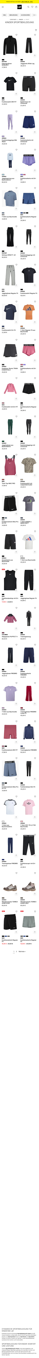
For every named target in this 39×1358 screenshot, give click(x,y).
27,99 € (4, 67)
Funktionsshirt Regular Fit (28, 292)
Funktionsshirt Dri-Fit (9, 329)
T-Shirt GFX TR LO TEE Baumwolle (28, 825)
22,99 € (4, 104)
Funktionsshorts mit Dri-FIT (28, 178)
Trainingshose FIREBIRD (10, 862)
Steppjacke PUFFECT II (9, 635)
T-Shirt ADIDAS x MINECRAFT (26, 521)
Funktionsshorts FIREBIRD (25, 673)
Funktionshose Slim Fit (27, 786)
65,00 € (4, 905)
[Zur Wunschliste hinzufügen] (16, 35)
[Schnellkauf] (16, 55)
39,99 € (23, 410)
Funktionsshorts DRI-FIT (10, 749)
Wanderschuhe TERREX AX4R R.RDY (10, 901)
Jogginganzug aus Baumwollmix (8, 178)
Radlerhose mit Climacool (25, 101)
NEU (4, 15)
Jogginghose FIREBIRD (9, 672)
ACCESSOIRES (25, 15)
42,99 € (23, 867)
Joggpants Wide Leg (27, 62)
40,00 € (4, 865)
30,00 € (23, 258)
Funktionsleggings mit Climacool (27, 255)
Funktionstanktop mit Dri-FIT (10, 598)
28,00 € (23, 525)
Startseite (13, 19)
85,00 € (23, 905)
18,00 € (22, 295)
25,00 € (23, 449)
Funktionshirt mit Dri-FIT (10, 406)
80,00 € (4, 639)
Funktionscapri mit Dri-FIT (28, 863)
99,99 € (4, 257)
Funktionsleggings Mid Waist (9, 140)
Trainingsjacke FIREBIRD (28, 749)
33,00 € (23, 677)
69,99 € (4, 295)
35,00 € (4, 449)
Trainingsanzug (25, 635)
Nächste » (22, 951)
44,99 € (4, 409)
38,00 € (23, 66)
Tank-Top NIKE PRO (8, 482)
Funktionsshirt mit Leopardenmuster (26, 483)
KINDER (21, 19)
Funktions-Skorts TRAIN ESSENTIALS (10, 368)
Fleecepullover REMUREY (7, 63)
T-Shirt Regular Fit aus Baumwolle (27, 330)
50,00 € (23, 639)
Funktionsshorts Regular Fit (10, 940)
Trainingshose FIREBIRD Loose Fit (28, 711)
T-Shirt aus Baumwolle (9, 711)
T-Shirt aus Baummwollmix (7, 825)
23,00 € (23, 105)
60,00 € (4, 182)
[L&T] (19, 7)
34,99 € (4, 525)
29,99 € (23, 220)
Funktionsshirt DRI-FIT (9, 101)
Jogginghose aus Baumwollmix (7, 445)
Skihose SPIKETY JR (9, 254)
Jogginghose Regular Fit (10, 292)
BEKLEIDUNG (13, 15)
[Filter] (36, 30)
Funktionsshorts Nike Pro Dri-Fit (10, 521)
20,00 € (4, 714)
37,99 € (4, 485)
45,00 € (4, 675)
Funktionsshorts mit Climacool (26, 140)
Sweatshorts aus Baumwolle (7, 560)
